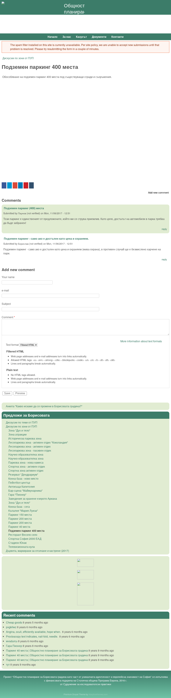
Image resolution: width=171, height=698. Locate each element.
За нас (66, 37)
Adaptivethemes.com (98, 694)
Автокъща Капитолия (21, 486)
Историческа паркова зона (24, 438)
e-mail (5, 290)
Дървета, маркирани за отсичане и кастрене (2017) (37, 551)
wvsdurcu (11, 641)
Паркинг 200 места (20, 519)
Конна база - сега (19, 507)
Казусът (81, 37)
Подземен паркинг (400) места (24, 208)
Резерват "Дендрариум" (23, 474)
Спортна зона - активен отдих (26, 466)
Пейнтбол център (19, 482)
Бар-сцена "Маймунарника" (25, 490)
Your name (8, 277)
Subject (6, 304)
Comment (8, 317)
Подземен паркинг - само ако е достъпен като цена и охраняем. (46, 238)
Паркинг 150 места (20, 515)
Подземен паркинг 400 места (26, 531)
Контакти (117, 37)
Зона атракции (17, 434)
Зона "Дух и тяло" (19, 430)
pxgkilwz (11, 627)
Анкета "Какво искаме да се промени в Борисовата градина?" (44, 406)
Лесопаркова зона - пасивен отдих (29, 450)
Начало (52, 37)
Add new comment (158, 192)
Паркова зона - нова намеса (25, 462)
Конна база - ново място (23, 478)
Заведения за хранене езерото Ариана (32, 498)
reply (164, 229)
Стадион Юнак (17, 543)
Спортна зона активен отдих (25, 470)
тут (8, 664)
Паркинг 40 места (19, 527)
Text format (12, 345)
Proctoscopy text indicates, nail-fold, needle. (32, 636)
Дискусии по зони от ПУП (18, 58)
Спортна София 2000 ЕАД (24, 539)
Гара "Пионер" (17, 494)
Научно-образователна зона (25, 458)
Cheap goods (14, 622)
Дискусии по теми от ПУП (21, 422)
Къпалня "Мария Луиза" (23, 511)
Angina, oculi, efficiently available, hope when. (33, 632)
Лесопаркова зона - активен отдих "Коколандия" (38, 442)
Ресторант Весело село (22, 535)
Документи (99, 37)
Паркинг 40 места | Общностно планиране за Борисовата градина (47, 650)
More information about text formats (141, 341)
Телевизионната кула (21, 547)
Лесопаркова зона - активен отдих (29, 446)
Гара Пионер (14, 646)
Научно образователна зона (25, 454)
